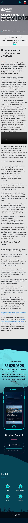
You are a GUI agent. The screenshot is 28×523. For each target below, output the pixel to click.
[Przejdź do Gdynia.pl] (20, 2)
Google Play (15, 451)
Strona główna (6, 30)
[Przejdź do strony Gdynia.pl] (6, 10)
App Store (15, 445)
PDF (17, 43)
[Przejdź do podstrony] (2, 2)
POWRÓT (14, 37)
